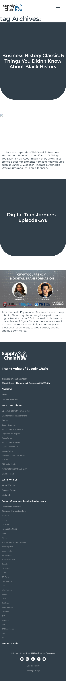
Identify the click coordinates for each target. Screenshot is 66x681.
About (5, 394)
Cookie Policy (33, 666)
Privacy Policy (33, 670)
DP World (5, 577)
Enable (4, 520)
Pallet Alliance (7, 607)
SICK (3, 625)
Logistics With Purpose (11, 434)
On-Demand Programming (14, 416)
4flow (4, 534)
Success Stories (9, 490)
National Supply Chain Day (14, 469)
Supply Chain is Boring (11, 442)
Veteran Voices (7, 451)
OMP (4, 599)
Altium (4, 538)
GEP (3, 586)
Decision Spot (7, 568)
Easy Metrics (7, 581)
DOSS (4, 573)
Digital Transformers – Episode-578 (33, 217)
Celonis (5, 564)
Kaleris (4, 594)
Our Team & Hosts (10, 399)
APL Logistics (7, 555)
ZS (3, 638)
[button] (58, 7)
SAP (3, 616)
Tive (3, 633)
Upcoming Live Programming (15, 411)
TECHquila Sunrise (9, 464)
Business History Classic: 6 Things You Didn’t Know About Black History (33, 61)
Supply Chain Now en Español (13, 429)
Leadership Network (11, 506)
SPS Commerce (8, 629)
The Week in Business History (13, 455)
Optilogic (5, 603)
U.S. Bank (5, 525)
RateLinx (5, 612)
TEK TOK (5, 460)
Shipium (5, 620)
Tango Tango (7, 438)
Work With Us (8, 485)
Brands (5, 420)
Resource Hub (10, 643)
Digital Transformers (10, 447)
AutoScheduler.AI (8, 560)
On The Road (8, 474)
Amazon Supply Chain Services (14, 542)
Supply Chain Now (9, 425)
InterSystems (7, 590)
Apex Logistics (7, 547)
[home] (12, 7)
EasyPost (5, 516)
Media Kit (6, 495)
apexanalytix (7, 551)
